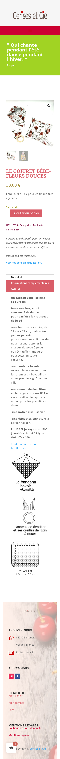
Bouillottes (38, 225)
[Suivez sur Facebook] (17, 676)
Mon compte (16, 703)
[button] (49, 106)
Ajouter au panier (26, 213)
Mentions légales (19, 735)
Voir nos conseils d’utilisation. (24, 262)
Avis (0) (15, 288)
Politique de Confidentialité (25, 728)
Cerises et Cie (38, 748)
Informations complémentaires (30, 283)
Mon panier (16, 695)
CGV (11, 710)
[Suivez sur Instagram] (11, 676)
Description (18, 277)
